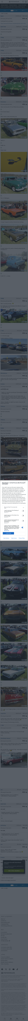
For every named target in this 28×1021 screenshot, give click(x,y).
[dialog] (14, 510)
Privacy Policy (22, 538)
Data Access (14, 538)
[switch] (23, 511)
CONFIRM (8, 533)
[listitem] (14, 508)
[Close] (25, 483)
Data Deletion (6, 538)
